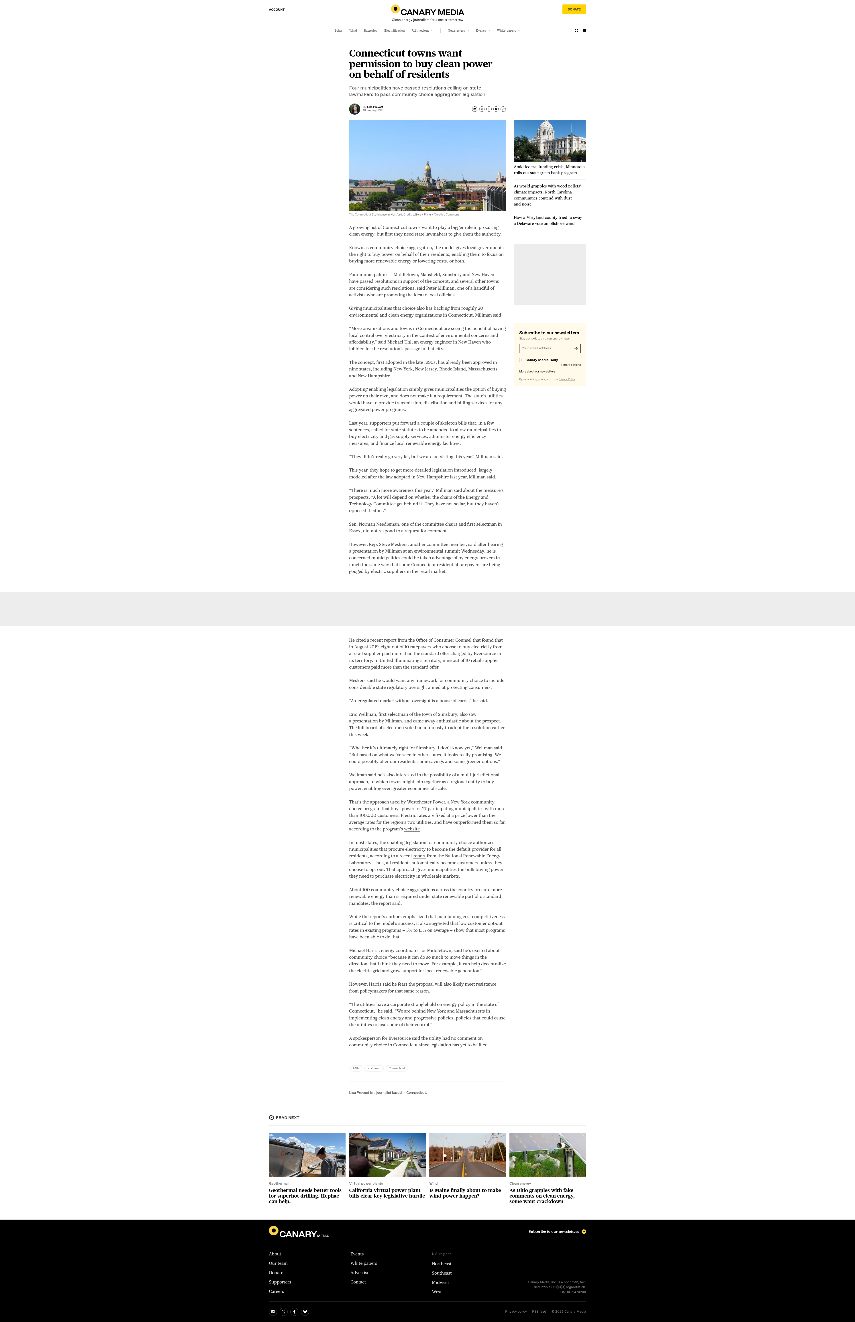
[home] (427, 9)
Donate (574, 10)
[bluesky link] (305, 1312)
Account (277, 10)
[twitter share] (481, 109)
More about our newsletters (537, 372)
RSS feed (539, 1312)
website (412, 829)
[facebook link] (294, 1312)
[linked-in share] (474, 109)
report (419, 855)
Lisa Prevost (359, 1092)
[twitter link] (284, 1312)
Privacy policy (516, 1312)
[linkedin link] (273, 1312)
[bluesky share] (496, 109)
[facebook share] (489, 109)
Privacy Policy (567, 379)
